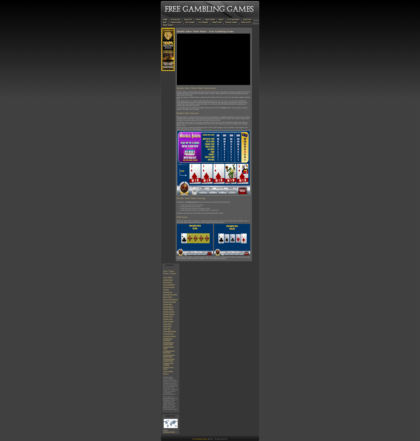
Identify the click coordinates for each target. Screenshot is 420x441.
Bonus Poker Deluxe (170, 299)
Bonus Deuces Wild (170, 294)
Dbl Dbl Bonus (168, 309)
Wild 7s (166, 374)
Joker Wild (167, 329)
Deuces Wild (167, 304)
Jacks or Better (168, 321)
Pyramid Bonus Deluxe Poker (168, 343)
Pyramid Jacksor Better (168, 364)
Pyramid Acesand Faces (168, 339)
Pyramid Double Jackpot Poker (169, 360)
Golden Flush (168, 319)
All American (167, 292)
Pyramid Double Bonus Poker (169, 356)
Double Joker (168, 316)
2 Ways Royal (168, 280)
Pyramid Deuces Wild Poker (169, 351)
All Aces (166, 289)
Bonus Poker (167, 297)
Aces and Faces (168, 287)
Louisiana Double (169, 336)
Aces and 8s (167, 282)
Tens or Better (168, 371)
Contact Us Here (169, 432)
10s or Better (167, 277)
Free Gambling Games (199, 439)
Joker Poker (167, 326)
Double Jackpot (168, 312)
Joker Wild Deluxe (169, 331)
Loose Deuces (168, 334)
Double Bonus (168, 307)
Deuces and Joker (169, 302)
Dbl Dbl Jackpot (168, 314)
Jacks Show (167, 324)
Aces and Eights (169, 285)
